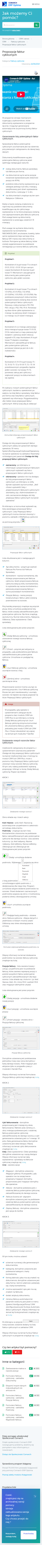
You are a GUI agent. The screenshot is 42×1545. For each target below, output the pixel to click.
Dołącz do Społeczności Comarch (16, 1454)
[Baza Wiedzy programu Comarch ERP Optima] (11, 4)
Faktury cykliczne (17, 61)
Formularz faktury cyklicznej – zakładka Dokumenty (15, 1378)
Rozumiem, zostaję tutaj (11, 1535)
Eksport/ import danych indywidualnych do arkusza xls (16, 1388)
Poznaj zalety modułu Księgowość (17, 1475)
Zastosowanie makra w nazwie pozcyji (16, 1369)
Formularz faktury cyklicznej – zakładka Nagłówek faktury (15, 1417)
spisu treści (16, 30)
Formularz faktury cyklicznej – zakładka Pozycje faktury (15, 1397)
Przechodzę (28, 1533)
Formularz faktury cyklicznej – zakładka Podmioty (15, 1407)
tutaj (37, 1077)
